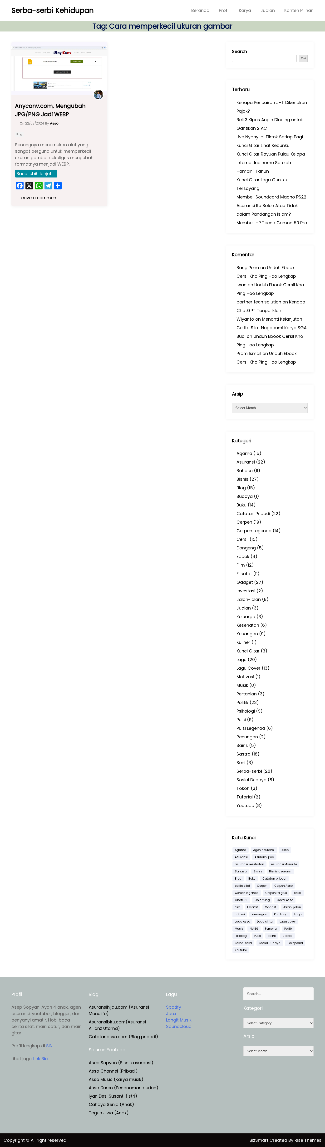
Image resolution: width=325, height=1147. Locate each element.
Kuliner (243, 642)
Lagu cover (288, 921)
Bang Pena (247, 268)
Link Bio (40, 1059)
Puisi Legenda (250, 728)
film (237, 907)
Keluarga (245, 617)
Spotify (173, 1007)
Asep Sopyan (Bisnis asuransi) (121, 1063)
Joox (171, 1014)
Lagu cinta (265, 921)
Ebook (242, 556)
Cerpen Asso (283, 886)
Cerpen (244, 522)
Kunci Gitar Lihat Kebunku (263, 145)
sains (272, 936)
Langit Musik (179, 1020)
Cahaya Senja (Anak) (111, 1104)
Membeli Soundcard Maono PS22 (271, 197)
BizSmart (260, 1140)
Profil (224, 10)
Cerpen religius (276, 893)
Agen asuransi (264, 850)
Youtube (245, 805)
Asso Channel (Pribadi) (113, 1071)
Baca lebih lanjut (33, 174)
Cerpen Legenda (253, 531)
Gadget (244, 582)
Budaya (244, 496)
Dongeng (246, 548)
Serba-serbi (249, 771)
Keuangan (247, 634)
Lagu (241, 659)
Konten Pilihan (299, 10)
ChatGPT (241, 900)
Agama (244, 453)
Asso (285, 850)
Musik (242, 685)
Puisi (241, 720)
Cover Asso (285, 900)
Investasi (245, 591)
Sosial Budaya (251, 780)
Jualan (268, 10)
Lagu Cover (248, 668)
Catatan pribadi (274, 878)
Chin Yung (262, 900)
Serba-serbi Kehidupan (52, 10)
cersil (297, 893)
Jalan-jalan (248, 599)
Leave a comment (38, 198)
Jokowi (240, 914)
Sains (242, 745)
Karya (245, 10)
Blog (19, 134)
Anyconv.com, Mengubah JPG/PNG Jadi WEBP (50, 110)
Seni (240, 763)
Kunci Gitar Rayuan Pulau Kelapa (270, 154)
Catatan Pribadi (253, 513)
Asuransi (245, 462)
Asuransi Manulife (284, 864)
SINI (50, 1046)
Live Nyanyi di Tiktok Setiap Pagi (269, 137)
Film (240, 565)
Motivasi (245, 677)
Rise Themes (308, 1140)
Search (239, 51)
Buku (241, 505)
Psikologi (245, 711)
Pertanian (246, 694)
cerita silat (242, 886)
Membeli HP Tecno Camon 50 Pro (271, 223)
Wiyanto (245, 319)
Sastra (243, 754)
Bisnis (242, 479)
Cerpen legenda (246, 893)
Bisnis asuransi (280, 871)
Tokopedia (295, 943)
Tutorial (244, 797)
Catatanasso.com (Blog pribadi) (123, 1037)
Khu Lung (280, 914)
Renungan (247, 737)
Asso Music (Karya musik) (116, 1079)
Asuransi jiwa (264, 857)
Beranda (200, 10)
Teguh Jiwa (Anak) (109, 1113)
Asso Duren (101, 1088)
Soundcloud (179, 1026)
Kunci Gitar (248, 651)
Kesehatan (247, 625)
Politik (242, 702)
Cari (303, 58)
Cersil (242, 539)
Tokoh (243, 788)
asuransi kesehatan (249, 864)
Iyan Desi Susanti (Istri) (113, 1096)
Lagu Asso (242, 921)
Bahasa (244, 471)
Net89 (254, 929)
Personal (271, 929)
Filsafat (244, 574)
